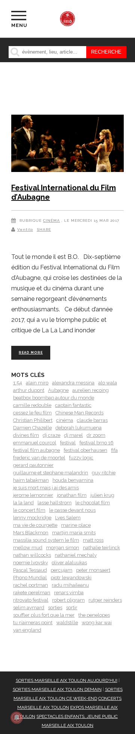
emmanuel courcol (34, 442)
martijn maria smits (74, 532)
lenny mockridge (32, 517)
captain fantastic (73, 405)
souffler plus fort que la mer (44, 615)
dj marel (73, 435)
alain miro (37, 383)
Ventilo (25, 229)
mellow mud (27, 547)
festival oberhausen (85, 450)
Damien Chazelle (32, 428)
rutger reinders (105, 600)
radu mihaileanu (70, 585)
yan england (27, 630)
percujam (61, 570)
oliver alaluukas (69, 562)
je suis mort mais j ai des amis (46, 487)
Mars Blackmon (30, 532)
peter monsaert (93, 570)
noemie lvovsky (30, 562)
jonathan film (72, 495)
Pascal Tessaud (30, 570)
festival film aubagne (36, 450)
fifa (114, 450)
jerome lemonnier (33, 495)
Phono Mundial (30, 577)
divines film (26, 435)
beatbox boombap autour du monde (53, 398)
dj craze (51, 435)
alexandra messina (73, 383)
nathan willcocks (32, 555)
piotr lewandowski (71, 577)
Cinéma (51, 220)
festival (68, 442)
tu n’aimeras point (32, 622)
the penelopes (94, 615)
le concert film (29, 510)
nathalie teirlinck (101, 547)
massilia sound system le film (46, 540)
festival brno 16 (97, 442)
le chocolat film (92, 502)
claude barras (92, 420)
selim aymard (28, 607)
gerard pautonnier (33, 465)
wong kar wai (97, 622)
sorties (55, 607)
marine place (76, 525)
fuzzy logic (81, 457)
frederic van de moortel (39, 457)
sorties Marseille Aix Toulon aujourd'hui (66, 680)
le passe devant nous (72, 510)
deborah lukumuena (79, 428)
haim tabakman (31, 480)
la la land (23, 502)
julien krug (102, 495)
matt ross (93, 540)
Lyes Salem (68, 517)
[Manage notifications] (16, 718)
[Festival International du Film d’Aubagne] (67, 145)
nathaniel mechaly (76, 555)
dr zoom (96, 435)
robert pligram (68, 600)
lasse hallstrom (55, 502)
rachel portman (30, 585)
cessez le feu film (32, 413)
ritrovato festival (30, 600)
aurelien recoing (90, 390)
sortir (71, 607)
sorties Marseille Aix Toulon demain (57, 689)
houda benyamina (72, 480)
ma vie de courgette (35, 525)
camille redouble (32, 405)
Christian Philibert (32, 420)
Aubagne (58, 390)
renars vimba (69, 592)
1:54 (17, 383)
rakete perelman (31, 592)
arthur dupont (28, 390)
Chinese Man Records (80, 413)
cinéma (64, 420)
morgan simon (62, 547)
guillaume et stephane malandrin (50, 472)
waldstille (67, 622)
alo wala (107, 383)
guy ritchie (104, 472)
